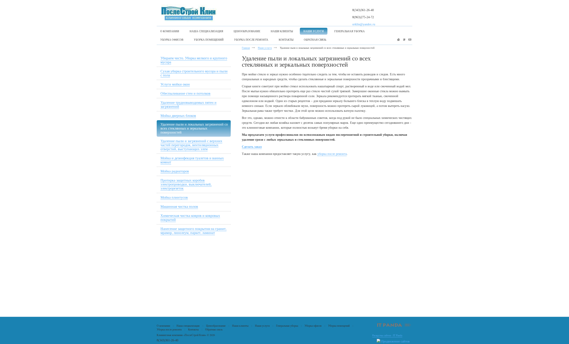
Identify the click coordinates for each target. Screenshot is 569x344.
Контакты (193, 329)
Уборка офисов (313, 325)
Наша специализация (188, 325)
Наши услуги (265, 47)
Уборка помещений (339, 325)
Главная (246, 47)
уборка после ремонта (332, 154)
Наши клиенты (240, 325)
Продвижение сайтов (395, 341)
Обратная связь (213, 329)
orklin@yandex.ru (363, 24)
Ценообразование (216, 325)
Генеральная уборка (287, 325)
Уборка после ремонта (169, 329)
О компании (163, 325)
